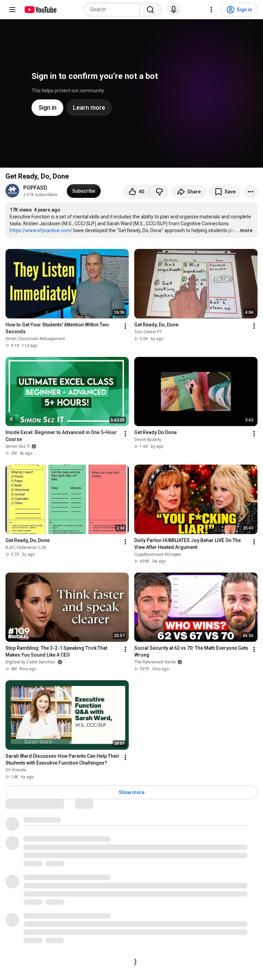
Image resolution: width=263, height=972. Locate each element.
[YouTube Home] (40, 9)
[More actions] (251, 192)
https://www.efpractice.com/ (41, 230)
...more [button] (244, 230)
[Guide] (12, 9)
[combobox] (114, 9)
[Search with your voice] (173, 9)
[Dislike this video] (159, 192)
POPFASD (35, 187)
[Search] (150, 9)
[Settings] (211, 9)
